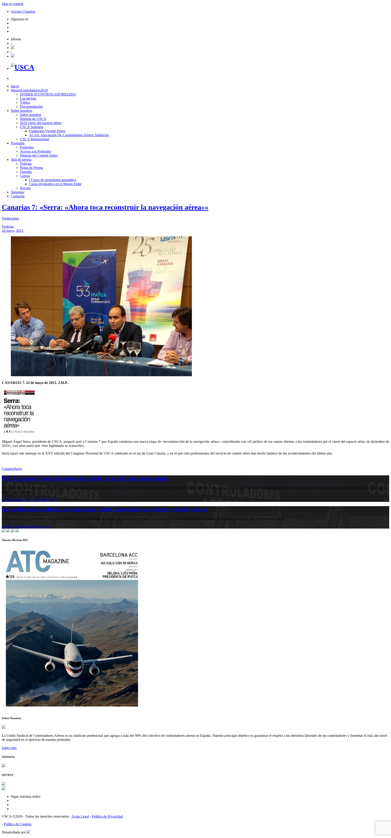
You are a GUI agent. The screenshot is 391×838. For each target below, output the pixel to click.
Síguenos (17, 192)
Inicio (15, 86)
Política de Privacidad (107, 816)
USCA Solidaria (31, 127)
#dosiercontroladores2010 (29, 90)
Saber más (9, 748)
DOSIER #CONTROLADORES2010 (48, 94)
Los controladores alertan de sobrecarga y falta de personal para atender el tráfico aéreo (105, 509)
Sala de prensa (21, 159)
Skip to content (12, 4)
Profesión (17, 143)
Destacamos (10, 218)
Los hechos (28, 98)
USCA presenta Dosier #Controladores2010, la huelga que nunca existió (84, 478)
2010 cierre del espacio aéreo (40, 123)
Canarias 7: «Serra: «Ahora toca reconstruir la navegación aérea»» (105, 207)
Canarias (8, 469)
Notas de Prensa (31, 168)
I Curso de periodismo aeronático (52, 180)
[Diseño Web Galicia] (28, 832)
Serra (18, 469)
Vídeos (25, 102)
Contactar (18, 196)
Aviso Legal (80, 816)
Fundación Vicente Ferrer (47, 131)
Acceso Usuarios (23, 11)
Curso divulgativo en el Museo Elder (55, 184)
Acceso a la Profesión (35, 151)
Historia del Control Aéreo (39, 155)
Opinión (26, 172)
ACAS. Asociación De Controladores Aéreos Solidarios (69, 135)
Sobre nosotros (21, 111)
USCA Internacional (34, 139)
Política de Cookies (17, 824)
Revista (25, 188)
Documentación (31, 106)
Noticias (26, 163)
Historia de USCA (33, 119)
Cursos (25, 176)
